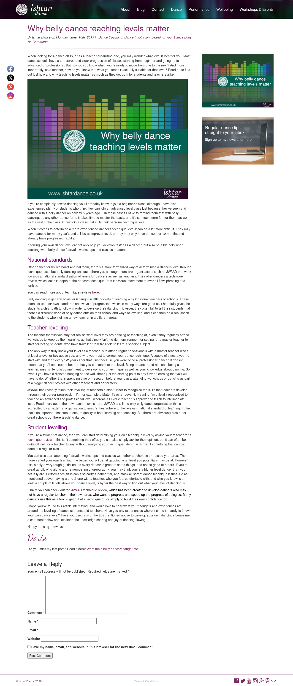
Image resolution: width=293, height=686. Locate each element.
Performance (199, 9)
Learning (158, 37)
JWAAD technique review (89, 490)
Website (33, 638)
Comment (35, 612)
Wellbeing (224, 9)
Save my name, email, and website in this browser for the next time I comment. (92, 647)
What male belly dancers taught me (112, 548)
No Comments (37, 41)
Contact (158, 9)
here (95, 292)
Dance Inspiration (137, 37)
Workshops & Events (257, 9)
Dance (176, 9)
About (125, 9)
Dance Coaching (110, 37)
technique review (39, 439)
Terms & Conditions (146, 681)
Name (32, 621)
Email (32, 630)
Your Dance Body (178, 37)
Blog (141, 9)
